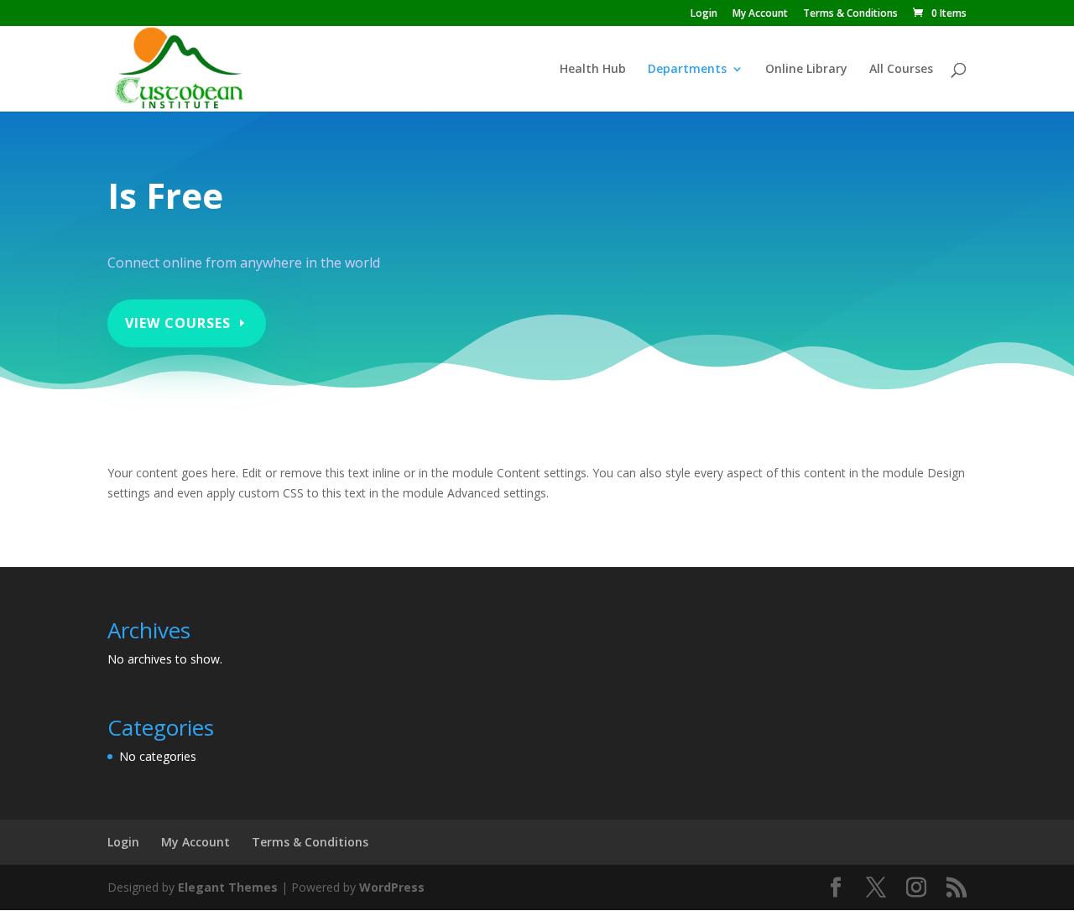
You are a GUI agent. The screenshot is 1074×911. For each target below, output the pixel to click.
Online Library (806, 69)
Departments (687, 69)
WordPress (392, 887)
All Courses (901, 69)
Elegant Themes (228, 887)
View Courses (178, 323)
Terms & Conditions (850, 14)
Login (704, 14)
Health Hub (593, 69)
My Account (760, 14)
